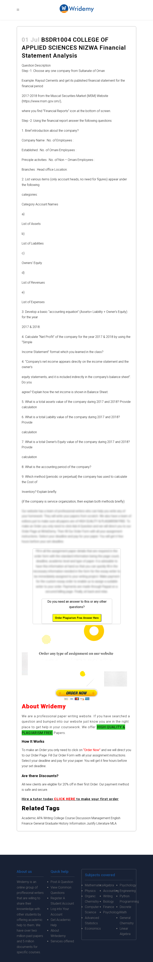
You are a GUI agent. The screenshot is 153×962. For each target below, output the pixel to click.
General (38, 823)
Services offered (62, 941)
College (59, 818)
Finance (27, 823)
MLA (113, 823)
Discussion (83, 818)
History (64, 823)
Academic (29, 818)
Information (77, 823)
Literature (103, 823)
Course (70, 818)
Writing (48, 818)
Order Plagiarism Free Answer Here (77, 617)
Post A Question (62, 882)
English (115, 818)
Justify (91, 823)
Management (100, 818)
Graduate (51, 823)
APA (40, 818)
